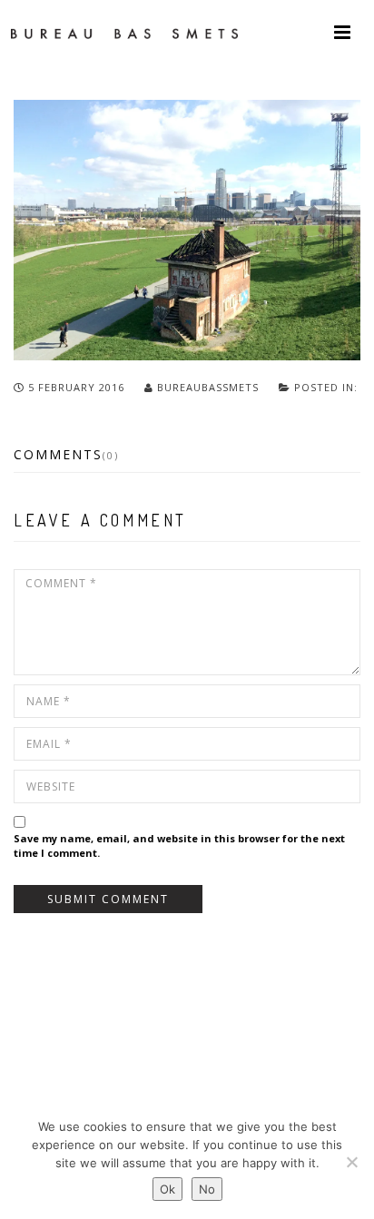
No (207, 1189)
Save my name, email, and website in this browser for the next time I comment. (179, 845)
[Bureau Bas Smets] (124, 32)
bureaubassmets (207, 387)
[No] (351, 1162)
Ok (167, 1189)
